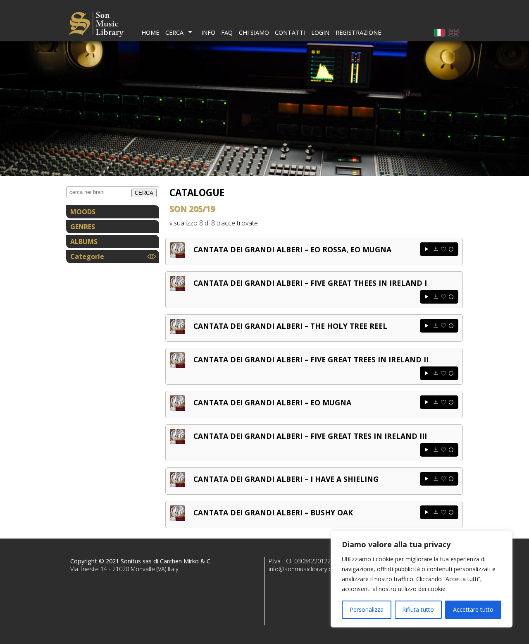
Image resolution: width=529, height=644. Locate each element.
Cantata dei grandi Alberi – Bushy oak (273, 512)
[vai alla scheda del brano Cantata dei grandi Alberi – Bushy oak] (177, 518)
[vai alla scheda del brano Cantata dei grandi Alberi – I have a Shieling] (177, 484)
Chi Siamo (254, 32)
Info (208, 32)
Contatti (290, 32)
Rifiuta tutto (418, 609)
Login (320, 32)
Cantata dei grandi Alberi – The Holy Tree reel (290, 326)
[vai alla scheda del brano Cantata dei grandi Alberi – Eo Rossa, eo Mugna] (177, 255)
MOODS (82, 211)
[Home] (96, 25)
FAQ (227, 32)
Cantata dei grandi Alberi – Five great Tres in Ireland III (310, 436)
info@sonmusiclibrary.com (305, 569)
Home (150, 32)
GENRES (82, 226)
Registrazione (358, 32)
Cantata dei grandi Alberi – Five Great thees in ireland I (310, 283)
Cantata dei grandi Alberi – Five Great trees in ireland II (311, 359)
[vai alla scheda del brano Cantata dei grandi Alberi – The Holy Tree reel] (177, 331)
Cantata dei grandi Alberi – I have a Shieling (286, 479)
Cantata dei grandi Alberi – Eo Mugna (272, 402)
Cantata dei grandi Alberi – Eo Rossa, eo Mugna (292, 249)
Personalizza (367, 609)
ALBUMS (84, 241)
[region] (421, 579)
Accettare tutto (473, 609)
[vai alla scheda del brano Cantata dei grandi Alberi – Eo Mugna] (177, 408)
